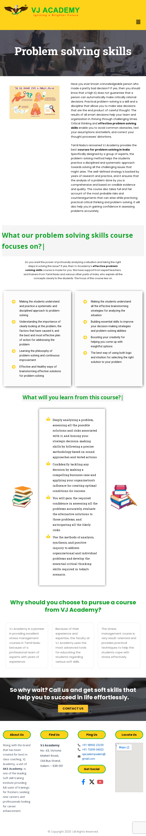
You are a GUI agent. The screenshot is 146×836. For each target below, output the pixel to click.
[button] (138, 22)
